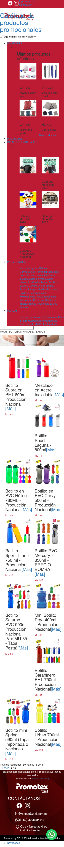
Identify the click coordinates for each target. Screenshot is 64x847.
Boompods (26, 317)
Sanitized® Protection (38, 324)
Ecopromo (52, 317)
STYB (23, 320)
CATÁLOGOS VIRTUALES (21, 142)
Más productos (47, 135)
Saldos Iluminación (37, 275)
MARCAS (12, 310)
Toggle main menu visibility (19, 36)
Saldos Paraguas (29, 289)
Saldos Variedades (38, 296)
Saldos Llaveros (37, 279)
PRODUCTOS (15, 138)
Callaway (37, 317)
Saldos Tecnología (39, 303)
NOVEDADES (14, 43)
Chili (44, 317)
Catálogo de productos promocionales (21, 22)
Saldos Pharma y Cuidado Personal (39, 291)
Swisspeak (32, 320)
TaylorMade (44, 320)
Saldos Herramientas (39, 271)
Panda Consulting (40, 778)
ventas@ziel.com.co (33, 813)
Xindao (54, 324)
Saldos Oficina (46, 286)
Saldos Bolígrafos (29, 268)
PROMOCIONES (16, 262)
